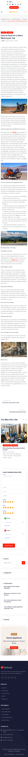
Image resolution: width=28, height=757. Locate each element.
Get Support (5, 690)
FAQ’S (3, 696)
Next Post (21, 410)
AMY (3, 40)
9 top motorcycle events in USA (10, 402)
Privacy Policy (5, 720)
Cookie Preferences (7, 717)
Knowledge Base (6, 711)
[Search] (25, 12)
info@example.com (8, 737)
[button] (23, 419)
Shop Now (14, 647)
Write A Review (14, 7)
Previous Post (7, 400)
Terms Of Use (5, 693)
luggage (14, 132)
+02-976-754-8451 (8, 734)
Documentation (6, 709)
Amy (5, 452)
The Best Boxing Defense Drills (17, 412)
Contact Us (5, 699)
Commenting (5, 714)
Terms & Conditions (9, 754)
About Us (4, 688)
